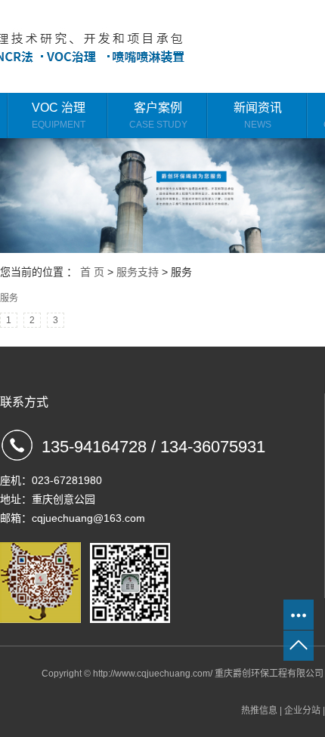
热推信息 (259, 710)
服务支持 (137, 272)
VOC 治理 (58, 115)
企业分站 (302, 710)
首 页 (92, 272)
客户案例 (158, 115)
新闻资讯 (258, 115)
